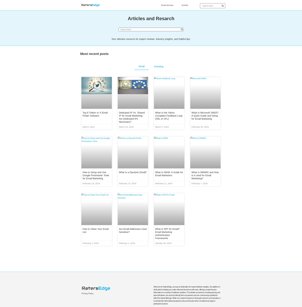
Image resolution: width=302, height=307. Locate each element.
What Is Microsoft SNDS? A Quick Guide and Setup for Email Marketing (204, 115)
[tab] (142, 66)
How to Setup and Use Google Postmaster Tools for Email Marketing (96, 175)
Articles (185, 5)
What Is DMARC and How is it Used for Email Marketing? (205, 175)
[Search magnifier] (222, 5)
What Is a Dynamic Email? (133, 172)
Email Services (167, 5)
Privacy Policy (87, 293)
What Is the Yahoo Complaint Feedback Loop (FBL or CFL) (168, 115)
